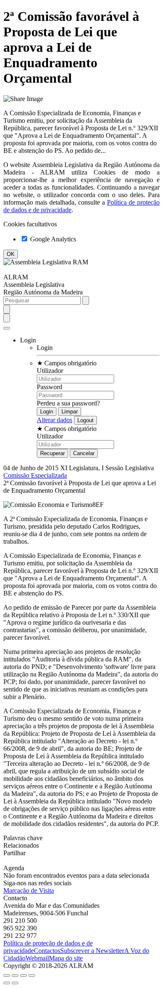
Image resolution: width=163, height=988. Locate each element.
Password (49, 386)
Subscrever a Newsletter (92, 950)
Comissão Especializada (35, 475)
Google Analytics (52, 239)
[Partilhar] (15, 975)
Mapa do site (66, 958)
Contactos (47, 950)
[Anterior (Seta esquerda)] (6, 983)
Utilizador (50, 370)
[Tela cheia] (23, 975)
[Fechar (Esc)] (6, 975)
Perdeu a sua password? (68, 403)
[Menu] (6, 328)
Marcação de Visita (28, 890)
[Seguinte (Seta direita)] (15, 983)
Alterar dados (54, 419)
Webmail (37, 958)
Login (45, 347)
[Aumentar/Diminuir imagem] (31, 975)
